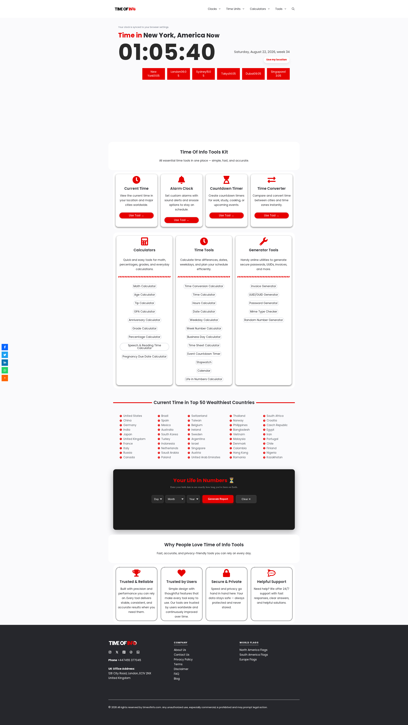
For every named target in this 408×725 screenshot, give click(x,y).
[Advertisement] (204, 113)
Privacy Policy (183, 659)
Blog (177, 679)
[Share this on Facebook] (5, 347)
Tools (278, 9)
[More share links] (5, 378)
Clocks (212, 9)
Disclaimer (181, 669)
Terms (178, 664)
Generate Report (218, 499)
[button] (292, 9)
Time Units (233, 9)
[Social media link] (110, 652)
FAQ (176, 674)
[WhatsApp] (5, 370)
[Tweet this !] (5, 355)
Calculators (258, 9)
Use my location (276, 59)
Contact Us (181, 655)
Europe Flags (248, 659)
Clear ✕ (246, 499)
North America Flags (253, 650)
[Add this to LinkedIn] (5, 362)
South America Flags (254, 655)
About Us (180, 650)
